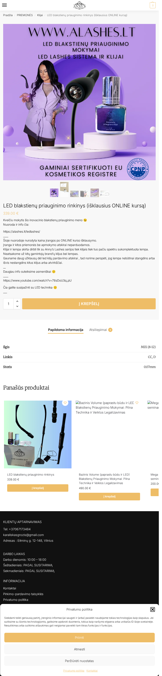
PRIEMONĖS (25, 15)
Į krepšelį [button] (38, 488)
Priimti (79, 638)
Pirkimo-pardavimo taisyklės (23, 594)
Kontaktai (92, 670)
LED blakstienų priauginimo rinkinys (30, 474)
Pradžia (8, 15)
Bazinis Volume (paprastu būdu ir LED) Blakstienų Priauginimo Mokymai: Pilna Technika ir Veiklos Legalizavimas (104, 479)
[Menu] (8, 5)
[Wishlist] (65, 403)
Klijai (40, 15)
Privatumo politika (73, 670)
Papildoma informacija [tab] (65, 330)
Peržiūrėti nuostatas (79, 661)
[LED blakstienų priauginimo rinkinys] (38, 434)
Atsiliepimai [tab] (100, 330)
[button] (152, 609)
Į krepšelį (89, 303)
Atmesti (79, 649)
